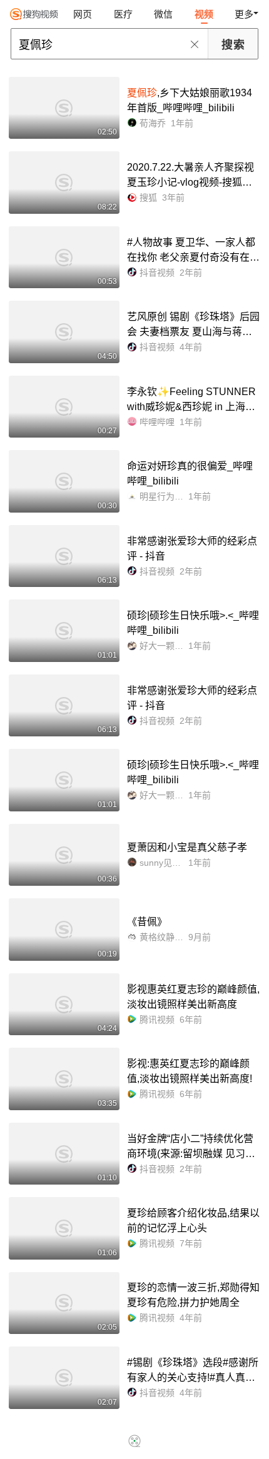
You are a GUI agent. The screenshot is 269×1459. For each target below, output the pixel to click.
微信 (163, 14)
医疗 (123, 14)
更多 (244, 14)
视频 (204, 14)
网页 (82, 14)
